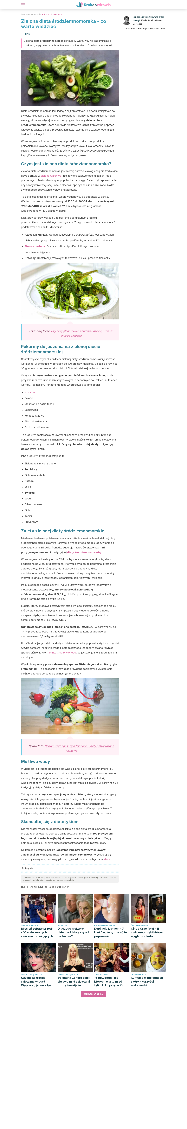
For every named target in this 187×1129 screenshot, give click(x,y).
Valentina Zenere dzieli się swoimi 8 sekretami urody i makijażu (74, 981)
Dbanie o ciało (138, 975)
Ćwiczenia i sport (30, 925)
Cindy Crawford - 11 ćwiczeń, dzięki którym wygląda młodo (147, 932)
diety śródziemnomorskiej (84, 552)
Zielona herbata (35, 246)
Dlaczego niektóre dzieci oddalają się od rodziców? (73, 932)
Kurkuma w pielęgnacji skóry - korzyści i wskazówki (147, 981)
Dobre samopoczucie (31, 14)
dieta (107, 859)
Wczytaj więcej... (94, 993)
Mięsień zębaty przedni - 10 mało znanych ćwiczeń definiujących (37, 932)
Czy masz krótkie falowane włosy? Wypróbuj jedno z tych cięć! (37, 981)
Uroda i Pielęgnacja (53, 14)
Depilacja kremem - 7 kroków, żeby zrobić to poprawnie (110, 932)
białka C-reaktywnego (62, 652)
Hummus (30, 392)
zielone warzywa (51, 175)
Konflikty (63, 925)
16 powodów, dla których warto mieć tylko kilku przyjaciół (108, 981)
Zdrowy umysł (102, 975)
